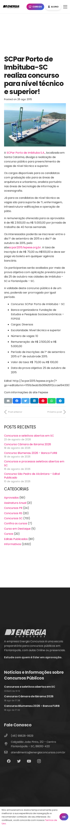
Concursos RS (13, 513)
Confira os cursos (15, 523)
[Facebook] (8, 761)
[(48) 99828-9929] (7, 736)
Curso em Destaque (17, 529)
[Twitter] (18, 761)
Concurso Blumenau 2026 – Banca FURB (30, 453)
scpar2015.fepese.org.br (25, 247)
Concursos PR (13, 508)
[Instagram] (39, 761)
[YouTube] (29, 761)
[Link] (12, 6)
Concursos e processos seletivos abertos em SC (34, 463)
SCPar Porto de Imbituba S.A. (26, 153)
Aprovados (11, 498)
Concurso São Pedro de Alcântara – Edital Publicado (32, 476)
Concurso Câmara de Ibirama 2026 (27, 444)
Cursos (8, 534)
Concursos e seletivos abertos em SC (29, 436)
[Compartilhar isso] (17, 400)
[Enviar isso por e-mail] (8, 400)
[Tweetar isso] (25, 400)
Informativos (12, 544)
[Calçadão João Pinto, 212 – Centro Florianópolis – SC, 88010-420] (7, 744)
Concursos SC (13, 518)
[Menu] (65, 7)
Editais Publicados (16, 539)
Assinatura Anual (15, 503)
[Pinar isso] (43, 400)
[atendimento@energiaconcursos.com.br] (7, 752)
